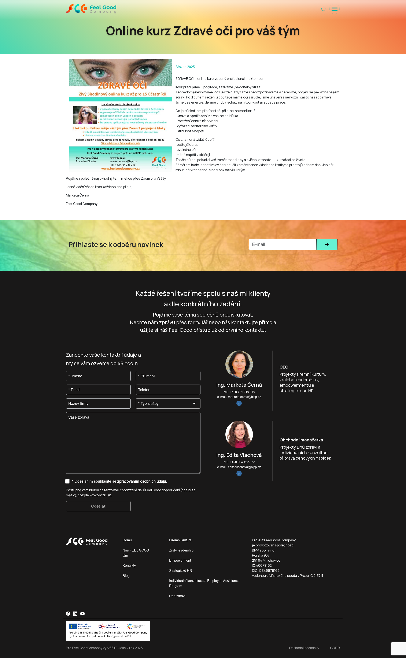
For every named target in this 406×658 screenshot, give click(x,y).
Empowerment (180, 560)
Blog (126, 575)
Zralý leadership (181, 550)
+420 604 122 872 (242, 462)
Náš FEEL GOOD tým (136, 552)
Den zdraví (177, 596)
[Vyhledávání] (323, 9)
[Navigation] (334, 9)
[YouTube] (82, 614)
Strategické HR (180, 570)
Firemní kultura (180, 540)
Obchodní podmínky (304, 648)
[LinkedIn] (75, 614)
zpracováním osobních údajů (141, 481)
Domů (127, 540)
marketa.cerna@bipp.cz (244, 397)
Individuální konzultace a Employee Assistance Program (204, 583)
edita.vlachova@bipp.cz (244, 467)
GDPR (335, 648)
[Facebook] (68, 614)
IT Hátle (120, 648)
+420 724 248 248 (242, 392)
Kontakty (129, 565)
